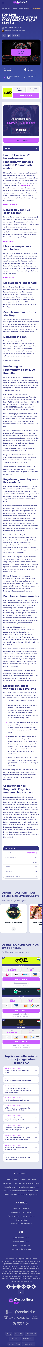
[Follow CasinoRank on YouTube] (24, 1286)
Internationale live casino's (21, 1224)
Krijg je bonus (26, 96)
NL (20, 1292)
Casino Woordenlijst (21, 1209)
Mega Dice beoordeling (21, 1014)
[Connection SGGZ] (35, 1317)
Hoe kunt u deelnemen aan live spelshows (21, 1194)
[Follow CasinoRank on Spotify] (29, 1286)
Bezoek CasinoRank (10, 205)
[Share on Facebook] (9, 35)
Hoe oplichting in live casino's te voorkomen (21, 1187)
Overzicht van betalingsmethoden (21, 1216)
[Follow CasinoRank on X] (18, 1286)
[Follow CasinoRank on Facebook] (8, 1286)
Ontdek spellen (8, 278)
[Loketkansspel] (16, 1317)
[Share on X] (4, 35)
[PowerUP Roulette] (13, 918)
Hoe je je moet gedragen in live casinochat (21, 1191)
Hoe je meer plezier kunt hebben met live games (21, 1183)
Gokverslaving (21, 1220)
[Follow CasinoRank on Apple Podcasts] (34, 1286)
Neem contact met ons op (21, 1249)
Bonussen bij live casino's (21, 1212)
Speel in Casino (21, 52)
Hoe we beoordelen (21, 1241)
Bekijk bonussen (9, 241)
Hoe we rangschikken (21, 1245)
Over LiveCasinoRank (21, 1238)
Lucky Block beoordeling (21, 1045)
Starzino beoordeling (21, 983)
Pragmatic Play (25, 185)
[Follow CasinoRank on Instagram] (13, 1286)
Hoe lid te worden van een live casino (21, 1179)
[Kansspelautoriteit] (9, 1312)
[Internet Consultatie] (25, 1312)
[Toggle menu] (3, 3)
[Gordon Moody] (18, 1323)
